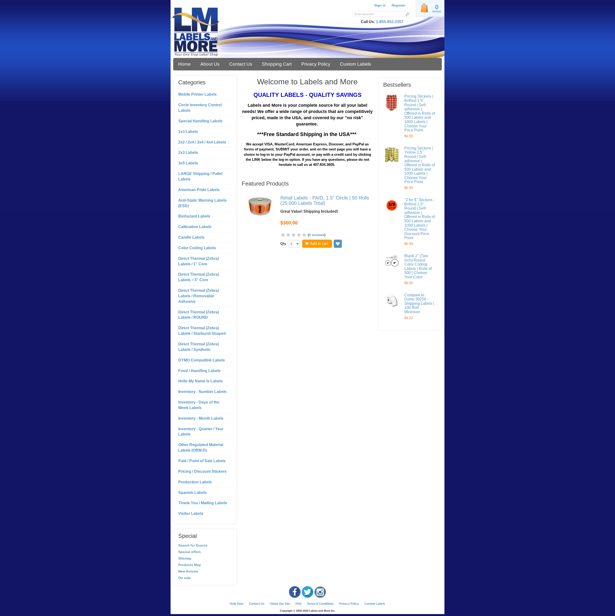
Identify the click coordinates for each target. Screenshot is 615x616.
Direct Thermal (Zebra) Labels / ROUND (198, 315)
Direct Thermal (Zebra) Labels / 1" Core (198, 261)
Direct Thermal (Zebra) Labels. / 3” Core (198, 277)
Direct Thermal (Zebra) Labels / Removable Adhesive (198, 296)
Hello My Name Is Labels (200, 381)
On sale (184, 578)
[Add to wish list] (338, 244)
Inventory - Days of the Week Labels (198, 405)
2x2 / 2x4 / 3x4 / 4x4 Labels (202, 142)
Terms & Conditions (320, 603)
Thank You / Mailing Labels (202, 503)
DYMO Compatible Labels (201, 360)
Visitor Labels (190, 513)
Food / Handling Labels (199, 371)
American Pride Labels (199, 190)
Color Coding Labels (197, 248)
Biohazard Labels (194, 216)
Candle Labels (191, 237)
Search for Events (192, 545)
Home (184, 64)
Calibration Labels (194, 227)
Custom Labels (355, 64)
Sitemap (184, 558)
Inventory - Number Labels (202, 392)
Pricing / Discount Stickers (202, 471)
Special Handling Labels (200, 121)
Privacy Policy (315, 64)
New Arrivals (188, 571)
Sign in (380, 5)
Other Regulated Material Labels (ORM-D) (200, 447)
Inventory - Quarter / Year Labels (200, 431)
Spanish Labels (192, 493)
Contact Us (240, 64)
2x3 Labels (188, 152)
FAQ (298, 603)
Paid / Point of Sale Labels (202, 461)
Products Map (189, 565)
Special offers (189, 552)
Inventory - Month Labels (200, 418)
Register (398, 5)
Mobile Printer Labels (197, 94)
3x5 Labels (188, 163)
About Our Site (280, 603)
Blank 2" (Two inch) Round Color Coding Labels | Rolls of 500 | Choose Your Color (418, 266)
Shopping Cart (277, 64)
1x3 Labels (188, 132)
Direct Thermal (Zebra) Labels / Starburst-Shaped (202, 331)
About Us (210, 64)
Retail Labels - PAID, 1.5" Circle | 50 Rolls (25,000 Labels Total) (324, 200)
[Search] (407, 14)
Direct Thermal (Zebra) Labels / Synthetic (198, 347)
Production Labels (195, 482)
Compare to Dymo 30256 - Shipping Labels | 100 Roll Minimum (419, 303)
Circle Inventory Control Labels (200, 107)
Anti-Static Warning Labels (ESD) (202, 203)
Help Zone (237, 603)
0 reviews (316, 235)
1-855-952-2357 (389, 22)
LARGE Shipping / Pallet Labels (200, 176)
